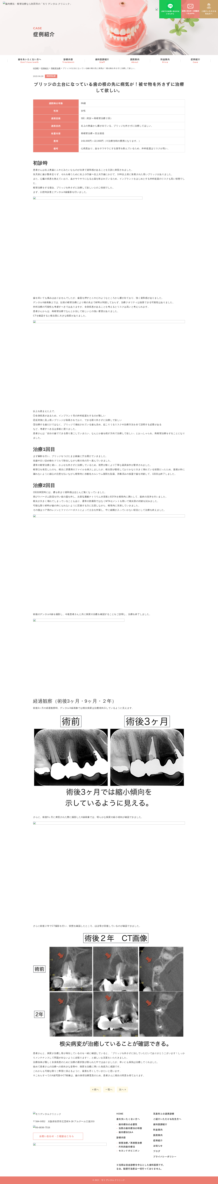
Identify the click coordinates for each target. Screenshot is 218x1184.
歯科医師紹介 (102, 60)
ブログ (156, 1151)
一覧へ (108, 1089)
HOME (119, 1113)
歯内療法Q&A (126, 1132)
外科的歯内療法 (127, 1146)
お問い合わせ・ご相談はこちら (56, 1136)
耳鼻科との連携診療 (163, 1113)
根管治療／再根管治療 (130, 1142)
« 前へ (95, 1089)
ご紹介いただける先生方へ (167, 1119)
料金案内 (165, 60)
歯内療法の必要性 (128, 1124)
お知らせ (157, 1145)
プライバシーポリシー (164, 1156)
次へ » (122, 1089)
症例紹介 (195, 60)
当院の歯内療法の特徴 (130, 1128)
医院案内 (135, 60)
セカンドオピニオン (129, 1150)
